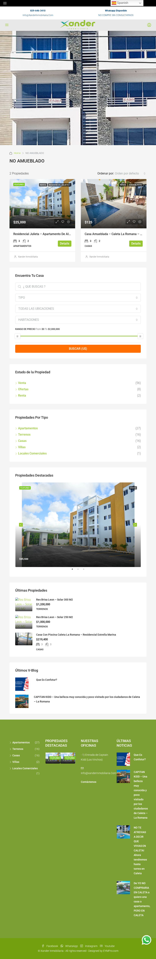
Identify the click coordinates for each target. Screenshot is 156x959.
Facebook (52, 946)
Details (64, 243)
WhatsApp (71, 946)
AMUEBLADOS (135, 185)
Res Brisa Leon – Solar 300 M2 (54, 599)
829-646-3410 (37, 10)
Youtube (109, 946)
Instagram (91, 946)
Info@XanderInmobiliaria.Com (38, 15)
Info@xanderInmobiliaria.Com (98, 773)
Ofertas (23, 389)
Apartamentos (28, 428)
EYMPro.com (110, 950)
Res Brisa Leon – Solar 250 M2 (54, 617)
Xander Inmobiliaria (28, 256)
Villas (21, 447)
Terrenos (24, 434)
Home (17, 153)
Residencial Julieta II (59, 185)
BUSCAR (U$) (78, 348)
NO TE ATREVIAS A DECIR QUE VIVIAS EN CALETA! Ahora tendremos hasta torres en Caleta (140, 850)
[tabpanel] (78, 524)
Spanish (122, 2)
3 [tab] (86, 571)
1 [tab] (74, 571)
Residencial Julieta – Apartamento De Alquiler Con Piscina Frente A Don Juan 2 (67, 234)
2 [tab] (80, 571)
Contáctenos (88, 781)
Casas (22, 441)
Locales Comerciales (32, 453)
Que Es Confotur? (46, 679)
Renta (43, 185)
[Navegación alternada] (5, 3)
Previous (21, 525)
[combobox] (130, 174)
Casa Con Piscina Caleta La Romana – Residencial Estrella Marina (76, 634)
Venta (22, 383)
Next (135, 525)
